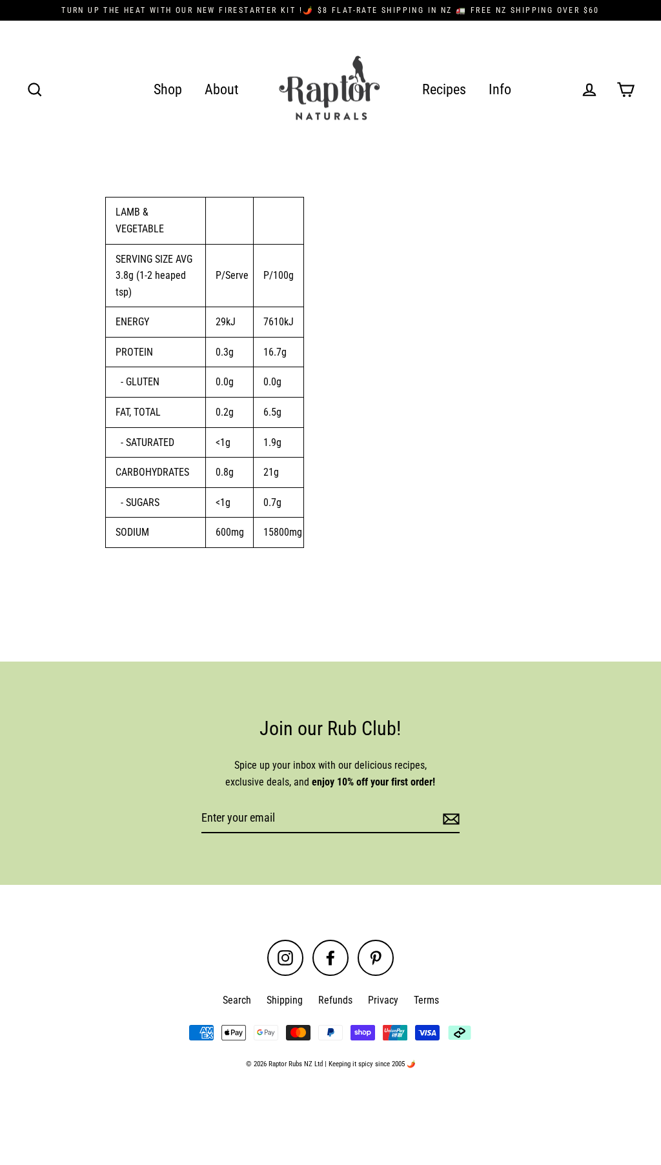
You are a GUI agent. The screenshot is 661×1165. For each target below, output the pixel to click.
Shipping (285, 1000)
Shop (168, 89)
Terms (426, 1000)
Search (237, 1000)
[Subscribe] (449, 819)
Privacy (383, 1000)
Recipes (444, 89)
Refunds (335, 1000)
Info (500, 89)
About (222, 89)
